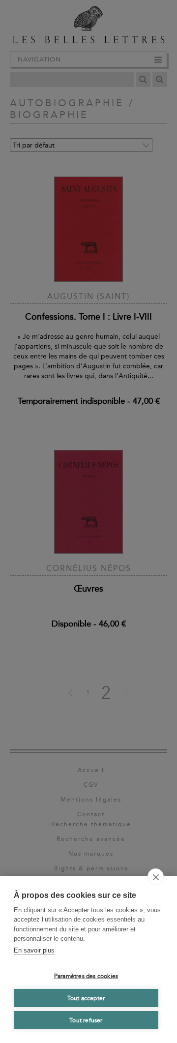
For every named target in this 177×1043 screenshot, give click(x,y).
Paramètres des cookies (86, 976)
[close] (156, 876)
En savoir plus (34, 950)
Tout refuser (85, 1020)
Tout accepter (86, 998)
